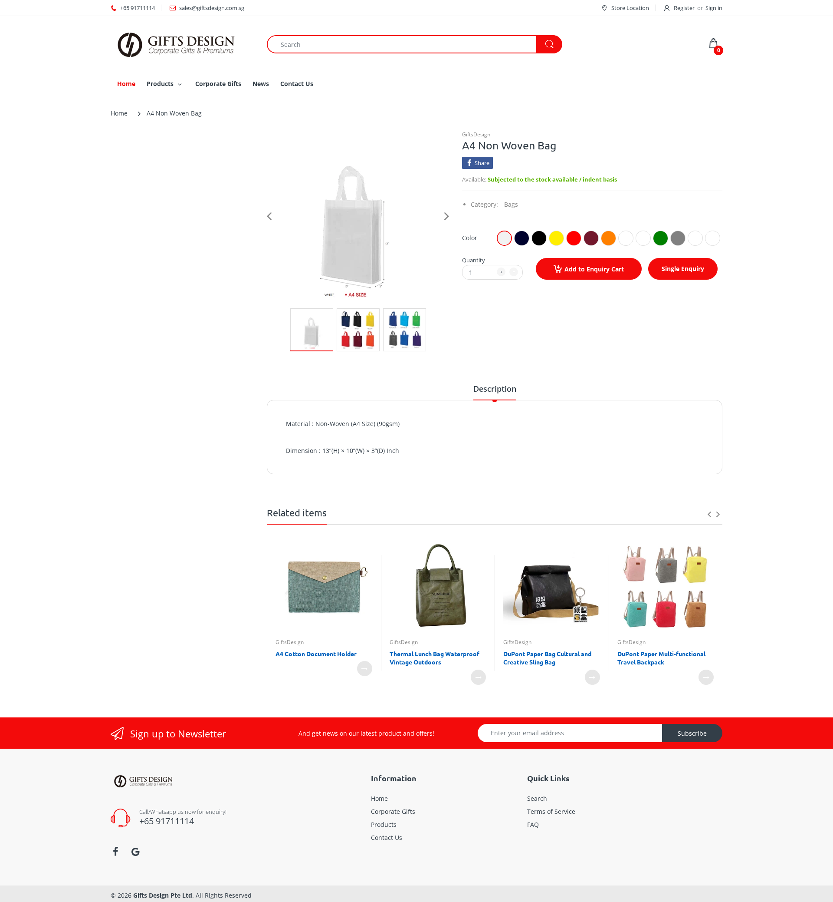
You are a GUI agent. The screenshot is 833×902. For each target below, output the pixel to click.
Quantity (473, 260)
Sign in (713, 8)
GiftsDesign (476, 134)
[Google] (135, 852)
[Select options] (364, 668)
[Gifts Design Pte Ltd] (176, 44)
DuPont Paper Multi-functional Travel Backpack (661, 658)
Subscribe (692, 733)
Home (119, 113)
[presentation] (709, 514)
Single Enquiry (683, 268)
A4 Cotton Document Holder (316, 654)
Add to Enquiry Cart (594, 269)
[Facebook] (115, 852)
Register (684, 8)
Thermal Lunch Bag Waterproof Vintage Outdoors (434, 658)
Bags (511, 204)
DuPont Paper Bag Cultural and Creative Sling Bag (547, 658)
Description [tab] (494, 388)
